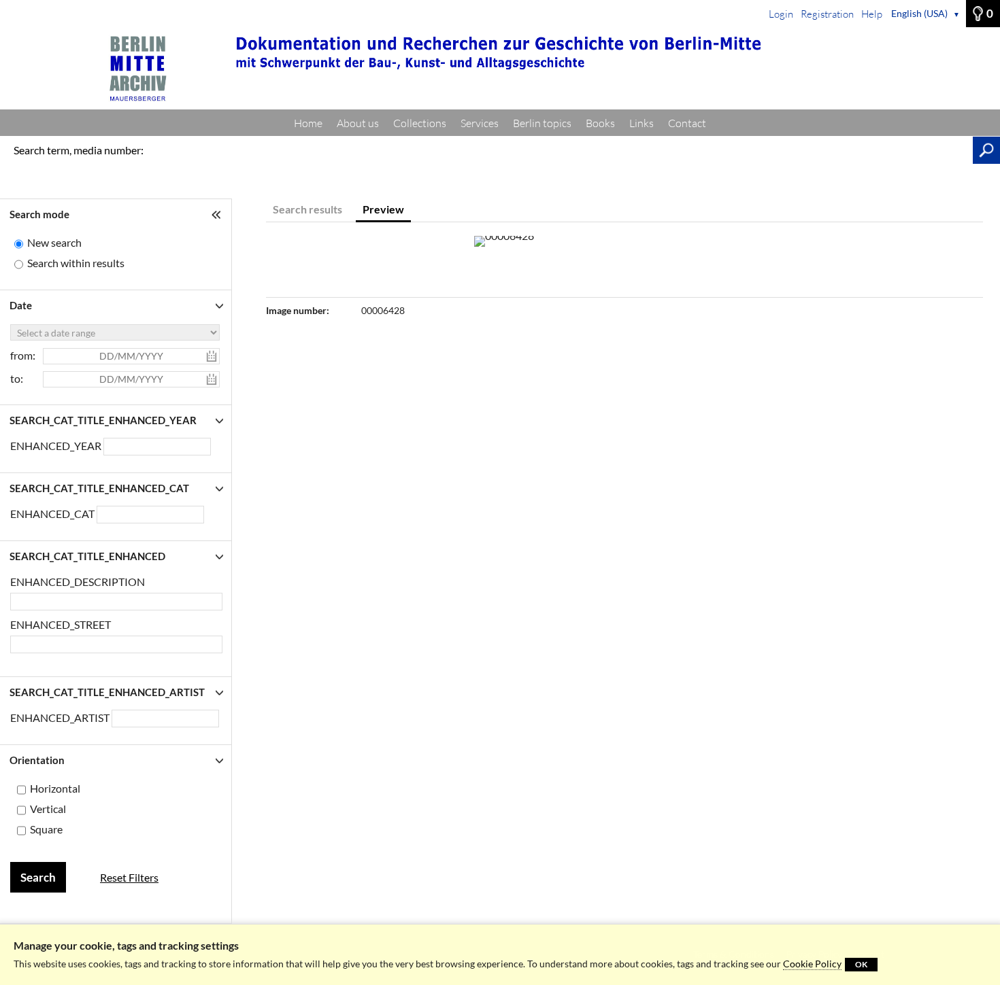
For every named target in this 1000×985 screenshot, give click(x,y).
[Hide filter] (217, 214)
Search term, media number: (79, 149)
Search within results (75, 262)
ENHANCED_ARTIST (61, 717)
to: (16, 378)
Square (46, 829)
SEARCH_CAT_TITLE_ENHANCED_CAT (99, 488)
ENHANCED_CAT (53, 513)
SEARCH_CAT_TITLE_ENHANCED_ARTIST (107, 692)
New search (54, 242)
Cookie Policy (812, 963)
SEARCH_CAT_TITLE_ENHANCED (87, 556)
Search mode (39, 214)
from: (22, 355)
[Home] (500, 68)
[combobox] (150, 514)
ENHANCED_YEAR (56, 445)
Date (21, 305)
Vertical (48, 808)
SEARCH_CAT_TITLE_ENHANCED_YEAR (103, 420)
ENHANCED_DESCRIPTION (77, 581)
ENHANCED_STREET (60, 624)
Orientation (37, 760)
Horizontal (55, 788)
